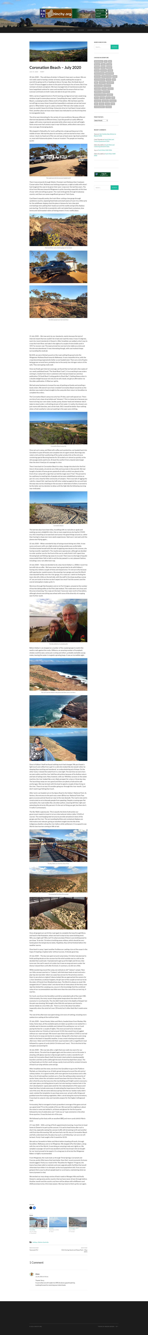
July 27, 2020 (33, 71)
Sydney (101, 104)
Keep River (110, 82)
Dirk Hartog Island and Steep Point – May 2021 (74, 1250)
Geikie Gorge (109, 73)
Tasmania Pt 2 (34, 1249)
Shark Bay (105, 101)
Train (112, 104)
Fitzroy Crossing (99, 73)
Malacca (110, 88)
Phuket (102, 97)
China (103, 64)
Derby (103, 67)
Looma (104, 88)
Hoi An (108, 79)
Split (96, 104)
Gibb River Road (106, 76)
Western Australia (43, 30)
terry (42, 71)
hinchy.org (38, 1326)
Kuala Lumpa (98, 85)
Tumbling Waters (99, 106)
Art (106, 61)
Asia (64, 30)
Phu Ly (108, 97)
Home (31, 30)
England (109, 67)
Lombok (51, 1228)
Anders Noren (109, 1326)
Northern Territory (100, 94)
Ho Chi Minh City (99, 79)
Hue (114, 79)
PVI (113, 97)
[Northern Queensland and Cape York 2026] (38, 1222)
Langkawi (97, 88)
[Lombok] (58, 1222)
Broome (97, 64)
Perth (96, 97)
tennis (107, 104)
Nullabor (109, 94)
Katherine (102, 82)
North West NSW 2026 (105, 150)
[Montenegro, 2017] (78, 1222)
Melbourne (98, 91)
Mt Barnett (106, 91)
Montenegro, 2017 (74, 1228)
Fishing (110, 70)
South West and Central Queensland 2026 (104, 140)
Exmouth (103, 70)
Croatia (109, 64)
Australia (56, 30)
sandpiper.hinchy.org (95, 30)
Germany (97, 76)
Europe (72, 30)
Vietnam (108, 106)
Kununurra (107, 85)
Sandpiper (97, 101)
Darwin (97, 67)
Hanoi (114, 76)
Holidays (81, 30)
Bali (110, 61)
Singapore (113, 101)
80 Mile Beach (99, 61)
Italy (96, 82)
